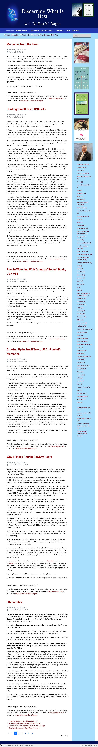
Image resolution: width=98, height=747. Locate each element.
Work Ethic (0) (81, 272)
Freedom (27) (81, 311)
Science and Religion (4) (84, 243)
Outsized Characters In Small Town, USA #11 (24, 728)
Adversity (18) (81, 278)
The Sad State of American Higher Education (82, 434)
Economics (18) (81, 298)
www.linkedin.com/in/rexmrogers (31, 101)
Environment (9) (81, 305)
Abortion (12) (81, 275)
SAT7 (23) (80, 347)
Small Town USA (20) (83, 366)
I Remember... (16, 602)
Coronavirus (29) (82, 393)
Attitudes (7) (80, 381)
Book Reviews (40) (82, 338)
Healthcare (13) (81, 317)
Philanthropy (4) (82, 350)
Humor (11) (80, 372)
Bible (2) (79, 290)
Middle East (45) (82, 326)
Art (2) (78, 287)
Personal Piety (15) (82, 228)
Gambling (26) (81, 314)
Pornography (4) (82, 237)
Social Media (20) (82, 323)
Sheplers (11, 563)
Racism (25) (80, 240)
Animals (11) (80, 284)
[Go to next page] (28, 733)
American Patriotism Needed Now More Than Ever (84, 426)
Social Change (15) (82, 251)
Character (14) (81, 363)
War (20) (79, 266)
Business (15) (81, 375)
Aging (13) (80, 281)
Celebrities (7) (81, 359)
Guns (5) (79, 390)
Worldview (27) (81, 369)
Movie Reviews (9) (82, 341)
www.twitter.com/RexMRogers (26, 449)
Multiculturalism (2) (83, 216)
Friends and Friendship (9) (84, 329)
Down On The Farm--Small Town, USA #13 (23, 721)
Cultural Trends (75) (83, 173)
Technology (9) (81, 399)
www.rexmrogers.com (56, 446)
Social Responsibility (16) (84, 254)
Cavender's (51, 561)
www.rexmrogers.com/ (56, 98)
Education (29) (81, 302)
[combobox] (82, 36)
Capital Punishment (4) (84, 356)
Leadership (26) (81, 193)
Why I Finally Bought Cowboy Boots (29, 457)
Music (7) (79, 219)
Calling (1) (80, 402)
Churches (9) (80, 170)
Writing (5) (80, 378)
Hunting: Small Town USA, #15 (26, 109)
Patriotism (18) (81, 225)
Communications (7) (83, 396)
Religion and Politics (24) (84, 344)
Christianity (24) (82, 167)
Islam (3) (79, 190)
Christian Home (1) (82, 332)
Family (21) (80, 308)
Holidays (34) (81, 199)
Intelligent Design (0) (83, 164)
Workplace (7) (81, 353)
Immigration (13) (82, 208)
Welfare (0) (80, 269)
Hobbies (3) (80, 320)
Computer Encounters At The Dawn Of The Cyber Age (27, 726)
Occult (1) (80, 222)
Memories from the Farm (22, 44)
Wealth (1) (80, 196)
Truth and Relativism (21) (84, 263)
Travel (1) (79, 384)
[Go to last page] (32, 733)
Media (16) (80, 335)
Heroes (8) (80, 182)
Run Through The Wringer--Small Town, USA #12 (25, 723)
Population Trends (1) (83, 387)
